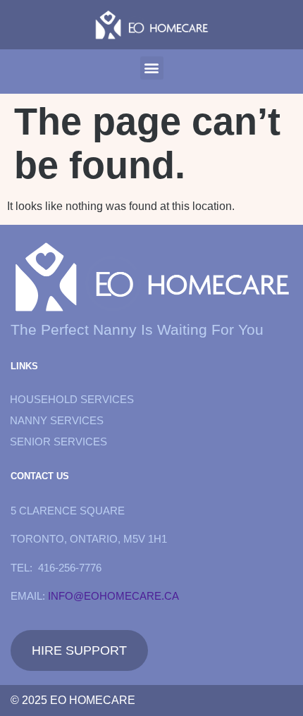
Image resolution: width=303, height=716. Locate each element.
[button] (151, 68)
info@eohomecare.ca (113, 596)
